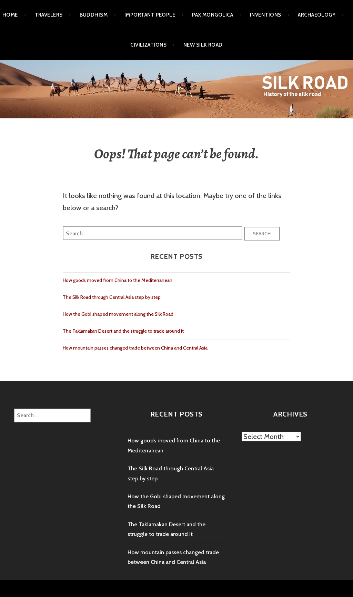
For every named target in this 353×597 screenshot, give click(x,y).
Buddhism (94, 15)
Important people (149, 15)
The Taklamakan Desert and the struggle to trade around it (123, 331)
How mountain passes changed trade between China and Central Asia (135, 348)
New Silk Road (203, 45)
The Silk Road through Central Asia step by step (112, 297)
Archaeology (316, 15)
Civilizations (148, 45)
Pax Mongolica (212, 15)
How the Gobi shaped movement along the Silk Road (118, 314)
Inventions (265, 15)
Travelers (49, 15)
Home (10, 15)
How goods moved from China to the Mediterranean (117, 280)
